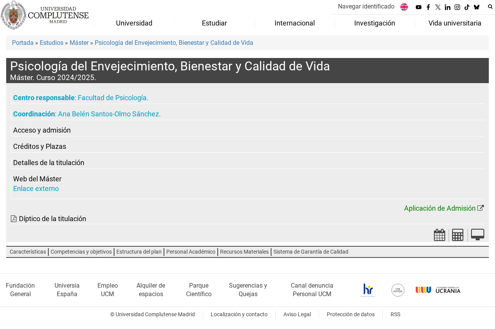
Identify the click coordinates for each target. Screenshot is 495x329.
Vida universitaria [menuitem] (454, 23)
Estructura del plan (139, 252)
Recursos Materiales (244, 252)
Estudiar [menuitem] (214, 23)
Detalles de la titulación (48, 163)
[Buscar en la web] (490, 6)
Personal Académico (190, 252)
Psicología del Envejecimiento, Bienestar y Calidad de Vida (174, 42)
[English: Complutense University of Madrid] (404, 6)
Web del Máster (37, 179)
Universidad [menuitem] (134, 23)
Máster (79, 42)
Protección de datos (351, 314)
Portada (23, 42)
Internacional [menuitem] (295, 23)
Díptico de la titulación (52, 219)
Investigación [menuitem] (374, 23)
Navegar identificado (366, 6)
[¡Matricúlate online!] (477, 237)
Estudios (51, 42)
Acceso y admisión (42, 130)
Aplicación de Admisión (440, 208)
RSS (395, 314)
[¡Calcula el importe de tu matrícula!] (458, 237)
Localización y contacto (239, 314)
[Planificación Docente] (440, 237)
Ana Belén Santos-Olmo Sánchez (108, 114)
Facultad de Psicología (112, 98)
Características (28, 252)
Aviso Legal (297, 314)
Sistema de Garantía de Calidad (310, 252)
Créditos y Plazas (39, 146)
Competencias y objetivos (81, 252)
